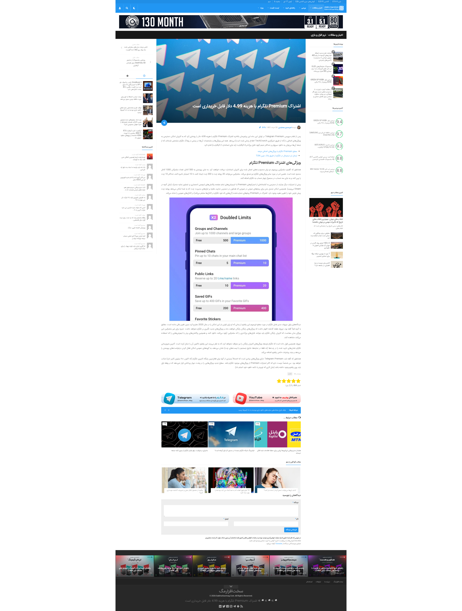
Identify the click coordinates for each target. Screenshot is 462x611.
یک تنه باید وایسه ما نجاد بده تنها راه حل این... (133, 168)
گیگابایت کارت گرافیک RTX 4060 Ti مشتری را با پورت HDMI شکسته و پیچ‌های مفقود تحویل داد (131, 134)
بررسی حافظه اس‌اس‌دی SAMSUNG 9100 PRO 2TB (321, 134)
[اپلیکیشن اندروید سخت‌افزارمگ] (238, 606)
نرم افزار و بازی (318, 35)
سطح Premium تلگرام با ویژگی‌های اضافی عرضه (277, 151)
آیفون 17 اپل (287, 1)
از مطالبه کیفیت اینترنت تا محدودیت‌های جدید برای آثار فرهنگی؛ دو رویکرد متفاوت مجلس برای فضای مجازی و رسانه (322, 94)
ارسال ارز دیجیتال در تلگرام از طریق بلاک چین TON (276, 155)
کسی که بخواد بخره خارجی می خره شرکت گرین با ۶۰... (133, 209)
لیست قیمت (274, 8)
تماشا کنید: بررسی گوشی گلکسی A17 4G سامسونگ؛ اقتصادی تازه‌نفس (322, 158)
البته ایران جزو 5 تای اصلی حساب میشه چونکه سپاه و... (134, 237)
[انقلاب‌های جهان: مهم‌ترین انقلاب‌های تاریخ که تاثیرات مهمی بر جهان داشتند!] (326, 207)
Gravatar (279, 543)
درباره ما (327, 581)
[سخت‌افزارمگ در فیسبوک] (227, 606)
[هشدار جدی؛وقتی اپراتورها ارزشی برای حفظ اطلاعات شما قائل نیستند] (277, 434)
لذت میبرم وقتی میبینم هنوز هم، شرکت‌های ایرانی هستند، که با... (134, 188)
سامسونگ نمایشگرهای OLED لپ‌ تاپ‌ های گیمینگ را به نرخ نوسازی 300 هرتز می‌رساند (322, 69)
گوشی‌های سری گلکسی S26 (305, 1)
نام (296, 519)
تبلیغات (318, 581)
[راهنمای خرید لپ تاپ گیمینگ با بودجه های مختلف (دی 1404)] (135, 566)
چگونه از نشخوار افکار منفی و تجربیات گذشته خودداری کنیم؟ (185, 491)
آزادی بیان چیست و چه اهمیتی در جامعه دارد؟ (322, 264)
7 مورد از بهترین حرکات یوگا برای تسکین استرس (321, 255)
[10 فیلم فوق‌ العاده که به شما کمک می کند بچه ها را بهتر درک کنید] (231, 480)
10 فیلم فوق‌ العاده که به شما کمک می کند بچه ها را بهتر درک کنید (232, 491)
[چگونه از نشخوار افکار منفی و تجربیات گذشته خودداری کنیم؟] (184, 480)
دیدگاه (295, 502)
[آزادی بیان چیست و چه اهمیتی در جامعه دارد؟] (337, 264)
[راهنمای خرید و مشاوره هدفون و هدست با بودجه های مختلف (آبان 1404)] (327, 566)
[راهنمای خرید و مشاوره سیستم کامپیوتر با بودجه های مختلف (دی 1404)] (289, 566)
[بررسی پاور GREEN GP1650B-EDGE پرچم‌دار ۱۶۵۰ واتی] (338, 81)
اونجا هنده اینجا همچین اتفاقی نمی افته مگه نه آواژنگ (133, 158)
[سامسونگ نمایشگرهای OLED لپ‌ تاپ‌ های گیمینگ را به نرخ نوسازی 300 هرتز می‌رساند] (338, 69)
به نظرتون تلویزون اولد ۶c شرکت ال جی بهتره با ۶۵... (133, 199)
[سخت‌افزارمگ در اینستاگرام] (231, 606)
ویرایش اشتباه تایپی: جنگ (136, 227)
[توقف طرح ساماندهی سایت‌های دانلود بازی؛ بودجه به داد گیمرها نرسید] (148, 110)
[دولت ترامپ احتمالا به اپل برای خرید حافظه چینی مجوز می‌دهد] (148, 98)
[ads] (231, 21)
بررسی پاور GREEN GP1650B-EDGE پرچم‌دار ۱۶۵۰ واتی (321, 81)
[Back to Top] (231, 587)
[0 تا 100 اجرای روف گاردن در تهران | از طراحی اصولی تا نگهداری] (337, 245)
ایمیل (226, 519)
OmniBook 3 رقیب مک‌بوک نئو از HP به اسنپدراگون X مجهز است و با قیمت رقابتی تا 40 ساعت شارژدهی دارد (130, 86)
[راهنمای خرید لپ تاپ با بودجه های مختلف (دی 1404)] (173, 566)
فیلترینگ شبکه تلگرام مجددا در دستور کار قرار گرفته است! (234, 450)
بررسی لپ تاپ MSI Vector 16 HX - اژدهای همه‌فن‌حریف (322, 170)
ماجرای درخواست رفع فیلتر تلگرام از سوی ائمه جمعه (189, 450)
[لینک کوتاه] (260, 127)
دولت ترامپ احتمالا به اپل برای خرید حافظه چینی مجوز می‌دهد (130, 98)
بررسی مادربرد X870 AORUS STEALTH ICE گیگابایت (324, 146)
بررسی (303, 8)
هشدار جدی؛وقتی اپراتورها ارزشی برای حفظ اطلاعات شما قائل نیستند (279, 452)
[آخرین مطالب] (144, 76)
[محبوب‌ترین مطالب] (127, 76)
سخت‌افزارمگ (338, 581)
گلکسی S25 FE (323, 1)
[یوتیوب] (267, 398)
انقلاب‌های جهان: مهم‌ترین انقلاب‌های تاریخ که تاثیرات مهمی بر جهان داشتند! (327, 221)
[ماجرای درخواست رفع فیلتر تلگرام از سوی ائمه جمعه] (184, 434)
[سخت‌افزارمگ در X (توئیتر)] (223, 606)
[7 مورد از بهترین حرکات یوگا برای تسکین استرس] (337, 255)
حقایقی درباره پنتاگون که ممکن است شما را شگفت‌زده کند (320, 236)
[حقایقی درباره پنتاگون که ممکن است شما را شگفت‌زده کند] (337, 235)
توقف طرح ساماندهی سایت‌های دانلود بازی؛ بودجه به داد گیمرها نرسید (262, 410)
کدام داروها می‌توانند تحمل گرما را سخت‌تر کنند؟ (280, 490)
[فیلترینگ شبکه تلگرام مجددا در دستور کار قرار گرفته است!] (231, 434)
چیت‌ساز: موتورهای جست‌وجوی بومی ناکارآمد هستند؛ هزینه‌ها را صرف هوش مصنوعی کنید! (130, 122)
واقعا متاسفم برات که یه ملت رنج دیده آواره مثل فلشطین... (132, 219)
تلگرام (290, 374)
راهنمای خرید (290, 8)
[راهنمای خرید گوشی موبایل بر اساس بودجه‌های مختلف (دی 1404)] (250, 566)
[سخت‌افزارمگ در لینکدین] (220, 606)
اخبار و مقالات (317, 8)
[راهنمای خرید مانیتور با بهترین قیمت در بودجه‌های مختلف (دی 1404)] (212, 566)
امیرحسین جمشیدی (285, 127)
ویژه (261, 8)
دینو (269, 1)
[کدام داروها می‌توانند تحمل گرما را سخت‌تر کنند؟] (277, 480)
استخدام (309, 581)
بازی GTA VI (336, 1)
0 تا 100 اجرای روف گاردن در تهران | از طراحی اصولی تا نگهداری (320, 245)
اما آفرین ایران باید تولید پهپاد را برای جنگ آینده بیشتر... (133, 247)
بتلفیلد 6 (277, 1)
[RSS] (241, 606)
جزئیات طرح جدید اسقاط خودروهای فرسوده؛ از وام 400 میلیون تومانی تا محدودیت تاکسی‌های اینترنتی (322, 57)
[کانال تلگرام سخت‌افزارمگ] (234, 606)
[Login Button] (119, 8)
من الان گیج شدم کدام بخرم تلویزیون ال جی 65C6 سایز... (132, 178)
